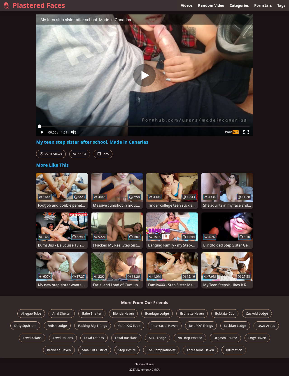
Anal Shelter (61, 313)
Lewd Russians (126, 338)
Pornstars (263, 5)
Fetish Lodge (57, 325)
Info (105, 154)
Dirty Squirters (25, 325)
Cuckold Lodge (257, 313)
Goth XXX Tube (129, 325)
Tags (281, 5)
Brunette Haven (192, 313)
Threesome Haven (200, 350)
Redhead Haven (59, 350)
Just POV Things (201, 325)
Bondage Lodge (157, 313)
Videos (187, 5)
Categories (239, 5)
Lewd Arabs (266, 325)
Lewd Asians (32, 338)
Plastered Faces (39, 5)
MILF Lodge (157, 338)
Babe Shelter (92, 313)
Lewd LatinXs (94, 338)
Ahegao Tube (31, 313)
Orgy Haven (257, 338)
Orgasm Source (225, 338)
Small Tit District (94, 350)
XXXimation (233, 350)
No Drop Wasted (189, 338)
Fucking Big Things (92, 325)
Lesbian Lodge (235, 325)
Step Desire (127, 350)
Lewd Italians (63, 338)
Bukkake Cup (225, 313)
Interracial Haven (164, 325)
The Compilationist (161, 350)
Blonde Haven (123, 313)
